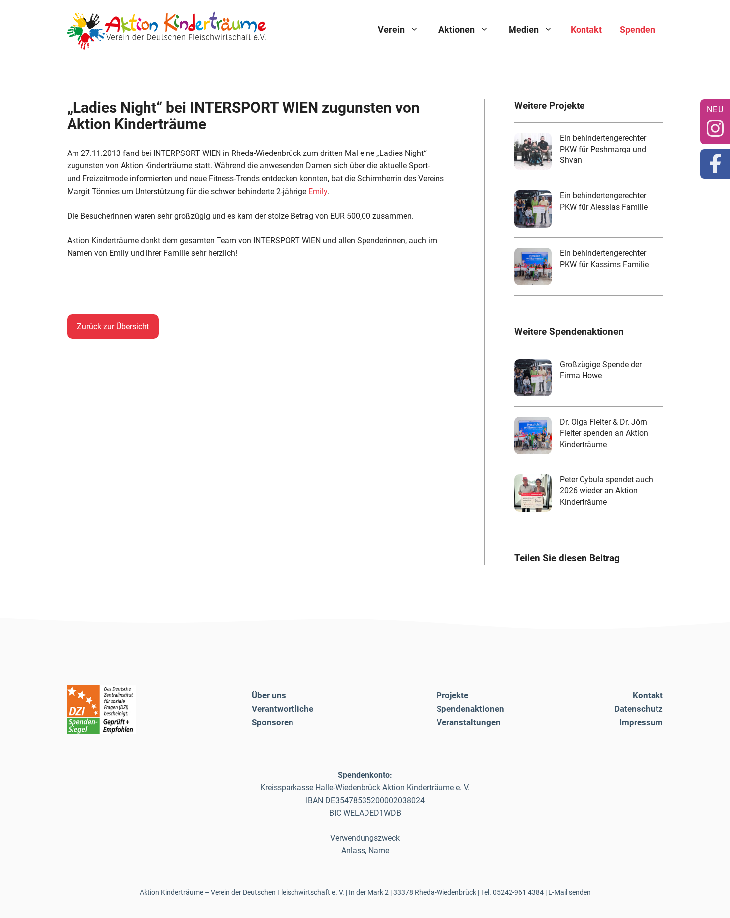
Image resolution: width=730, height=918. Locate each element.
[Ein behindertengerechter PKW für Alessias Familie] (533, 209)
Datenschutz (638, 709)
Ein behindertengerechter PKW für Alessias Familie (604, 201)
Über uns (269, 695)
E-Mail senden (569, 892)
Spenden (637, 29)
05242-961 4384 (518, 892)
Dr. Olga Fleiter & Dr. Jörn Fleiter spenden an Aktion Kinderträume (604, 433)
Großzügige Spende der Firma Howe (601, 370)
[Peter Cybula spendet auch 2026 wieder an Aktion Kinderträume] (533, 493)
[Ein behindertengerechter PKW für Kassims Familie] (533, 266)
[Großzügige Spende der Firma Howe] (533, 377)
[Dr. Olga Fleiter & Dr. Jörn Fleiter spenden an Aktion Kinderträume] (533, 435)
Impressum (641, 722)
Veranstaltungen (469, 722)
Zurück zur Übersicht (113, 326)
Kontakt (586, 29)
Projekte (452, 695)
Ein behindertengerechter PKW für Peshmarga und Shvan (603, 149)
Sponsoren (272, 722)
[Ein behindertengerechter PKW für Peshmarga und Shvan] (533, 151)
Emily (317, 191)
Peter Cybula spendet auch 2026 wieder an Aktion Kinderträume (606, 491)
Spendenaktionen (470, 709)
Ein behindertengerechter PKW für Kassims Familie (604, 258)
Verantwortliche (282, 709)
